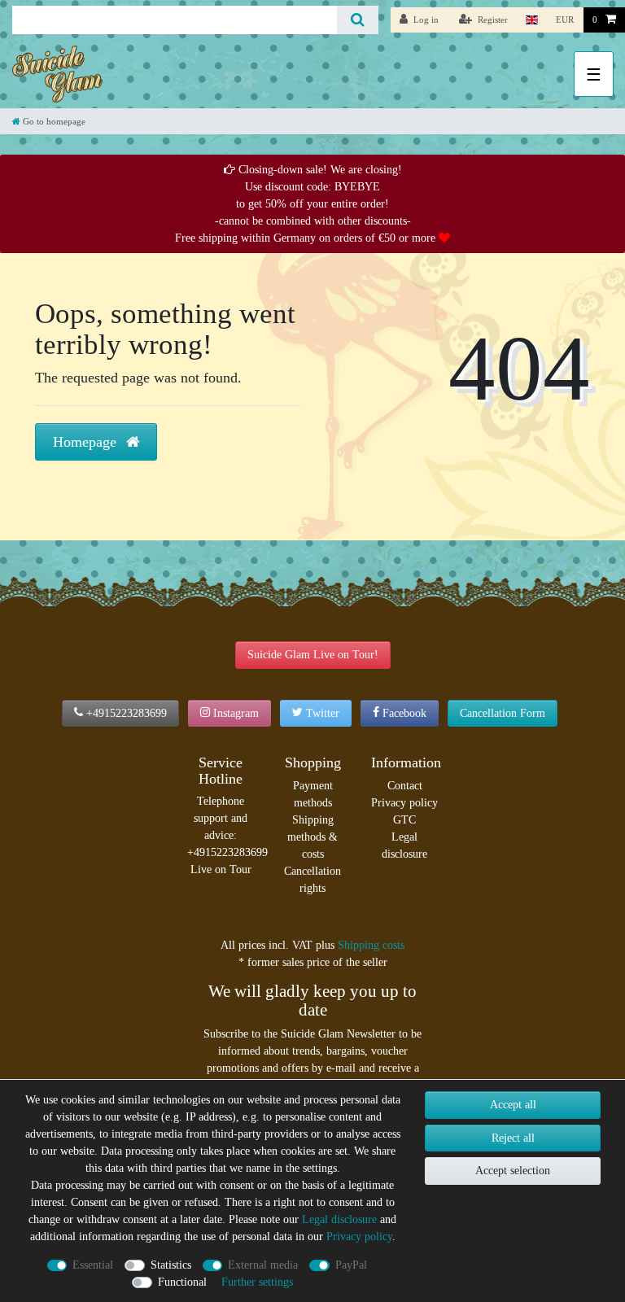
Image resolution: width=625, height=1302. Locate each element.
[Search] (357, 20)
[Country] (532, 20)
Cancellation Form (502, 713)
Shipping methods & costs (312, 837)
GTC (404, 820)
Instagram (236, 713)
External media (263, 1265)
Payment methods (313, 794)
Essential (92, 1265)
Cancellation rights (312, 879)
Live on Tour (220, 869)
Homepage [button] (86, 442)
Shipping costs (371, 945)
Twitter (322, 713)
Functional (182, 1282)
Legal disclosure (404, 845)
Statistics (171, 1265)
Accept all (513, 1105)
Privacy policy (404, 803)
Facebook (404, 713)
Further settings (257, 1282)
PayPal (351, 1265)
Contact (404, 786)
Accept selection (512, 1170)
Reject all (513, 1138)
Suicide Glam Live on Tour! (312, 655)
